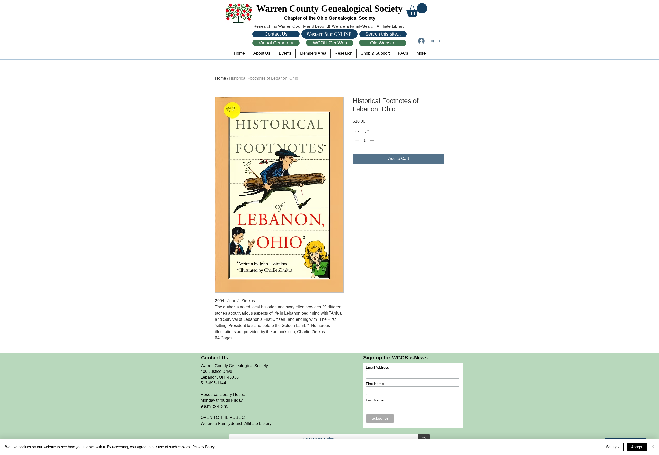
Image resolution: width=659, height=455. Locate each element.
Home (220, 78)
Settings (612, 446)
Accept (636, 446)
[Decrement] (356, 140)
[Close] (653, 447)
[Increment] (372, 140)
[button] (416, 10)
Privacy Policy (203, 446)
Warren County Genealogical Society (329, 8)
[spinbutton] (364, 140)
